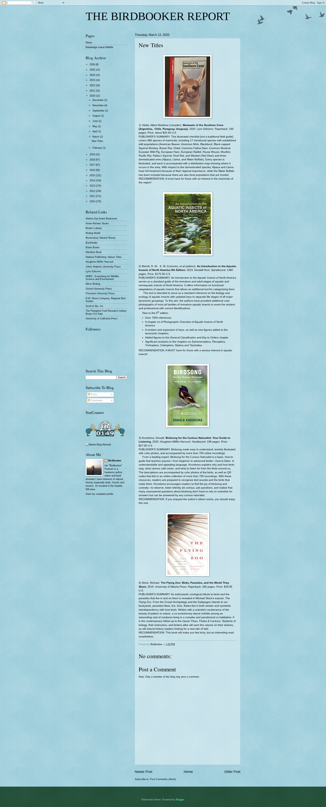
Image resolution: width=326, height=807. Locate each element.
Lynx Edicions (93, 271)
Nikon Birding (93, 283)
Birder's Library (94, 228)
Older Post (232, 772)
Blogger (180, 799)
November (98, 105)
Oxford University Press (99, 288)
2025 (93, 69)
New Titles (97, 141)
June (95, 121)
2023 (93, 80)
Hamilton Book (94, 252)
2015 (93, 175)
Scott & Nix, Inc (94, 306)
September (98, 110)
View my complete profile (99, 494)
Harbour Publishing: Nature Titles (104, 257)
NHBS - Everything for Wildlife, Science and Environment (102, 278)
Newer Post (143, 772)
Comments (96, 400)
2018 (93, 159)
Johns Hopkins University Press (103, 266)
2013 (93, 185)
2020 (93, 95)
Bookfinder (91, 242)
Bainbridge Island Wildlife (99, 47)
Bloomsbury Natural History (101, 237)
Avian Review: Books (97, 223)
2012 (93, 191)
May (95, 126)
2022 (93, 85)
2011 (93, 196)
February (97, 147)
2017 (93, 164)
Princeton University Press (100, 293)
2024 (93, 75)
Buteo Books (93, 247)
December (98, 100)
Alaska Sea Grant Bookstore (101, 218)
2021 (93, 90)
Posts (93, 394)
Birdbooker (114, 460)
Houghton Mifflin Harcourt (99, 261)
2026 (93, 64)
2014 (93, 180)
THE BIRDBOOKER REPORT (158, 16)
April (95, 131)
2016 (93, 170)
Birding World (93, 233)
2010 (93, 201)
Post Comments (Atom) (163, 779)
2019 (93, 154)
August (96, 115)
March (96, 136)
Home (188, 772)
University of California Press (102, 318)
